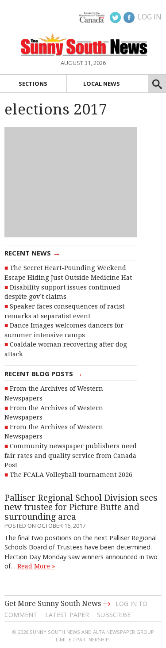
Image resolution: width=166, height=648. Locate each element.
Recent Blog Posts (43, 373)
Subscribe (114, 614)
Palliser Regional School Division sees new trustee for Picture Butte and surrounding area (81, 507)
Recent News (32, 252)
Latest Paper (67, 614)
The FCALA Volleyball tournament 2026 (71, 474)
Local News (101, 84)
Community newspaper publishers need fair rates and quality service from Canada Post (70, 455)
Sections (33, 84)
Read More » (36, 566)
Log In (150, 17)
